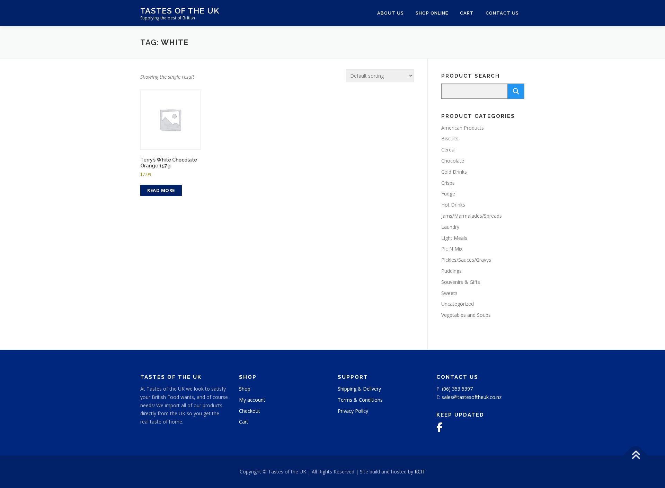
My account (252, 400)
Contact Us (502, 13)
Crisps (448, 183)
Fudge (448, 193)
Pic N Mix (451, 248)
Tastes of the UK (179, 10)
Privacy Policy (353, 411)
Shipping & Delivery (359, 388)
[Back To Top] (635, 455)
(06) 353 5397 (457, 388)
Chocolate (452, 160)
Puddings (451, 271)
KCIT (420, 471)
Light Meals (454, 238)
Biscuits (450, 138)
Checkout (249, 411)
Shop (244, 388)
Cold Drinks (454, 171)
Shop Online (432, 13)
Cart (467, 13)
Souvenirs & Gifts (460, 282)
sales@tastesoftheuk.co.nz (472, 397)
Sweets (449, 293)
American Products (462, 127)
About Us (390, 13)
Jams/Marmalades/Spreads (471, 215)
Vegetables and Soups (466, 315)
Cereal (448, 149)
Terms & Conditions (360, 400)
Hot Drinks (453, 204)
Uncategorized (457, 303)
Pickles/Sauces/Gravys (466, 259)
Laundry (450, 227)
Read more (161, 190)
